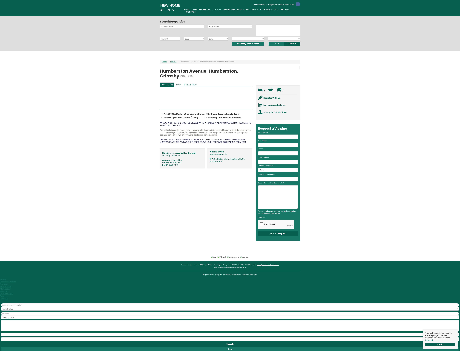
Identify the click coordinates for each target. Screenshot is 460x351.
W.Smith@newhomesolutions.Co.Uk (228, 159)
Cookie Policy (226, 275)
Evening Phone (263, 157)
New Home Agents (218, 154)
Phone (260, 149)
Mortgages (243, 9)
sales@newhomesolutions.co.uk (268, 265)
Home (187, 9)
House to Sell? (270, 9)
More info (429, 340)
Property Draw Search (248, 43)
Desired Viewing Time (266, 175)
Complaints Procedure (249, 275)
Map (178, 84)
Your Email (262, 140)
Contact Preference (265, 166)
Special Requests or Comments (271, 183)
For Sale (217, 9)
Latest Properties (201, 9)
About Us (256, 9)
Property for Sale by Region (212, 275)
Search (292, 43)
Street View (190, 84)
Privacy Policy (236, 275)
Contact (191, 12)
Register (285, 9)
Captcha (262, 217)
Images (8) (167, 84)
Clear (276, 43)
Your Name (263, 133)
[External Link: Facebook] (298, 4)
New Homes (229, 9)
